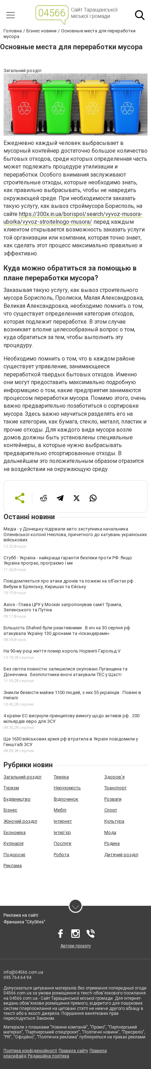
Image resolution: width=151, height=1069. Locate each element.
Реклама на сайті (21, 915)
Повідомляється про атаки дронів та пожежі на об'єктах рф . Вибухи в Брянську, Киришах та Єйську (70, 583)
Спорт (110, 810)
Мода (110, 832)
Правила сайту (73, 1050)
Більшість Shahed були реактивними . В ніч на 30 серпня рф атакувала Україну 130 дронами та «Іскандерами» (67, 630)
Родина (112, 843)
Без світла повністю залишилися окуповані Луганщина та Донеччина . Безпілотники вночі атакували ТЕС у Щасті (65, 671)
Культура (114, 821)
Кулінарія (14, 843)
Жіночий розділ (20, 821)
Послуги (62, 843)
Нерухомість (67, 787)
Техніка (61, 777)
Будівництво (17, 799)
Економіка (15, 832)
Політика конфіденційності (30, 1050)
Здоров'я (114, 777)
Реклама (13, 865)
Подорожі (14, 854)
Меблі (60, 810)
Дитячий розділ (121, 854)
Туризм (11, 787)
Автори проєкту (75, 945)
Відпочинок (66, 799)
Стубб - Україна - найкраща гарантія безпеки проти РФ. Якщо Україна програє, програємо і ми (68, 560)
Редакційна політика (48, 1056)
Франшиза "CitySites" (24, 922)
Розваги (113, 799)
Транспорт (115, 787)
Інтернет (63, 821)
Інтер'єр (62, 832)
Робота (61, 854)
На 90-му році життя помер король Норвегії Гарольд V (62, 651)
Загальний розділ (22, 777)
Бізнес (10, 810)
